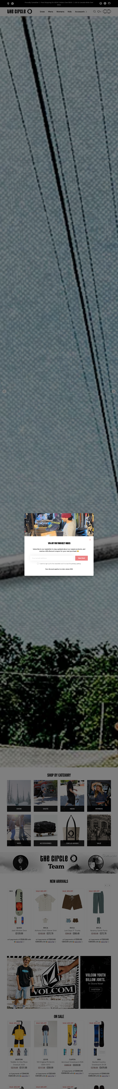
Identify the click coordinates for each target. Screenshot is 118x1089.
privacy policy (76, 564)
